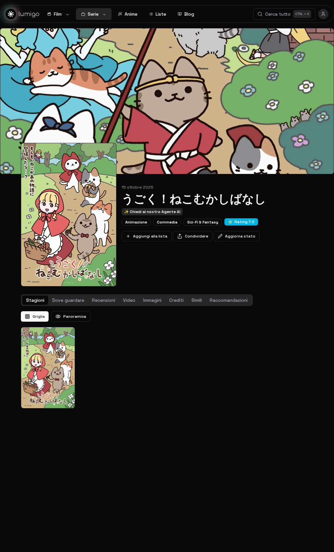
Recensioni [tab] (103, 300)
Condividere (196, 236)
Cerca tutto (287, 14)
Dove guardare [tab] (68, 300)
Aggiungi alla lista (150, 236)
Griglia (39, 316)
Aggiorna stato (240, 236)
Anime (131, 14)
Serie (93, 14)
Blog (189, 14)
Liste (161, 14)
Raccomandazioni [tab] (229, 300)
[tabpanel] (167, 359)
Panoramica (74, 316)
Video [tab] (129, 300)
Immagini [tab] (152, 300)
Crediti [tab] (176, 300)
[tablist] (137, 300)
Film (58, 14)
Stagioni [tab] (35, 300)
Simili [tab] (196, 300)
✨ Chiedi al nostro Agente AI (152, 211)
